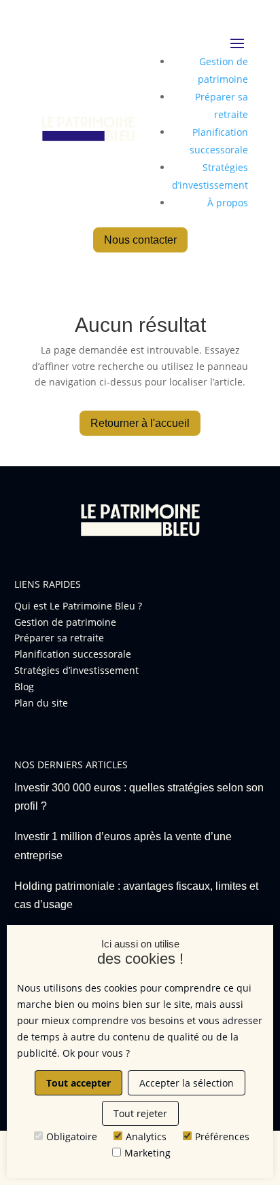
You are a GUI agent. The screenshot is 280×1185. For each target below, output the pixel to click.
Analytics (146, 1136)
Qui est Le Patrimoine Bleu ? (78, 605)
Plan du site (41, 702)
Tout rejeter (140, 1113)
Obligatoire (71, 1136)
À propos (227, 202)
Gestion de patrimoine (65, 622)
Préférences (222, 1136)
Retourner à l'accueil (140, 423)
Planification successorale (72, 653)
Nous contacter (140, 240)
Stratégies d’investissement (76, 670)
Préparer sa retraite (59, 637)
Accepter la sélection (186, 1082)
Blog (24, 686)
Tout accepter (78, 1082)
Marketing (147, 1152)
